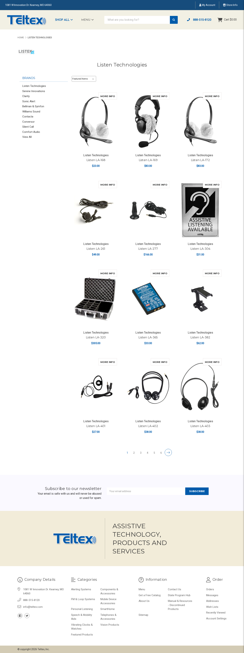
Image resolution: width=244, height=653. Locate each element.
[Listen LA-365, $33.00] (148, 298)
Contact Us (174, 589)
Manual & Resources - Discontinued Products (180, 605)
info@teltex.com (33, 606)
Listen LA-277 (148, 248)
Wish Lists (212, 606)
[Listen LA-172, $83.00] (200, 121)
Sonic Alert (28, 101)
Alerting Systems (81, 589)
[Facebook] (20, 615)
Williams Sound (31, 111)
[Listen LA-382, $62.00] (200, 298)
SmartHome (107, 609)
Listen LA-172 (200, 160)
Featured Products (82, 634)
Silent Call (28, 126)
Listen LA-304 (200, 248)
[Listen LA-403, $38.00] (200, 387)
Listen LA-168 (95, 160)
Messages (212, 595)
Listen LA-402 (148, 426)
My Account (208, 5)
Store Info (232, 5)
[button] (65, 20)
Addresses (212, 601)
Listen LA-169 (148, 160)
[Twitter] (26, 615)
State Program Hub (179, 595)
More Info (108, 96)
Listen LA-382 (200, 337)
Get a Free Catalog (150, 595)
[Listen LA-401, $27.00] (96, 387)
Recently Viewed (215, 612)
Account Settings (216, 618)
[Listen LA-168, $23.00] (96, 121)
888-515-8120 (201, 19)
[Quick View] (113, 96)
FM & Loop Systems (83, 599)
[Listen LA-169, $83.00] (148, 121)
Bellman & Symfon (33, 106)
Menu (86, 20)
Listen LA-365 (148, 337)
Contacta (27, 116)
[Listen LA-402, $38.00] (148, 387)
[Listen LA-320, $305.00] (96, 298)
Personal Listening (82, 609)
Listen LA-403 (200, 426)
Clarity (26, 96)
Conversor (28, 121)
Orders (210, 589)
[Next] (168, 452)
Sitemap (143, 615)
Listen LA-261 (95, 248)
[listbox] (84, 79)
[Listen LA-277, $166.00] (148, 210)
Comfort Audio (31, 132)
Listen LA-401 (95, 426)
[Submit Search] (174, 20)
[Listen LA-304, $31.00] (200, 210)
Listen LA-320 (96, 337)
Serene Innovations (33, 91)
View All (27, 137)
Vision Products (109, 624)
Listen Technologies (34, 86)
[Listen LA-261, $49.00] (96, 210)
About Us (144, 601)
